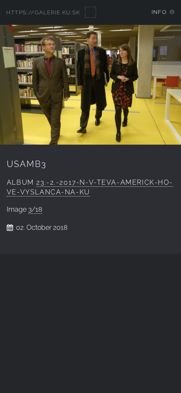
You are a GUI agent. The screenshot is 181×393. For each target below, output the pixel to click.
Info (159, 12)
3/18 (35, 209)
